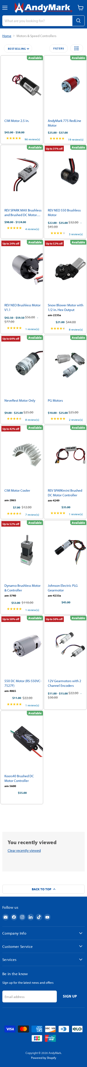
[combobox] (37, 20)
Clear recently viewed (24, 850)
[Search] (78, 20)
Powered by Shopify (43, 1058)
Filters (58, 48)
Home (6, 36)
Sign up (70, 996)
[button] (76, 48)
